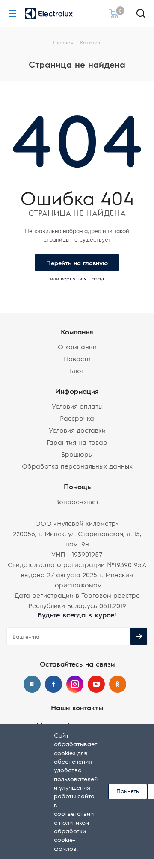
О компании (77, 346)
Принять (127, 790)
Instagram (74, 684)
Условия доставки (77, 430)
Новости (77, 358)
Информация (77, 391)
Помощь (77, 486)
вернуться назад (82, 278)
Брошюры (77, 454)
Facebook (53, 684)
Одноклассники (117, 684)
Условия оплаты (77, 406)
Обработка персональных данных (77, 466)
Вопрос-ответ (77, 501)
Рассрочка (77, 418)
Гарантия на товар (77, 442)
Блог (77, 370)
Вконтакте (32, 684)
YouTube (96, 684)
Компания (77, 331)
